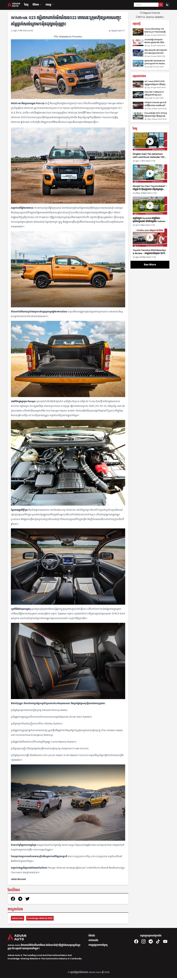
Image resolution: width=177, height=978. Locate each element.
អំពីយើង (91, 935)
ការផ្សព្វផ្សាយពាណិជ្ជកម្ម (98, 945)
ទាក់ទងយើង (93, 940)
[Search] (160, 5)
